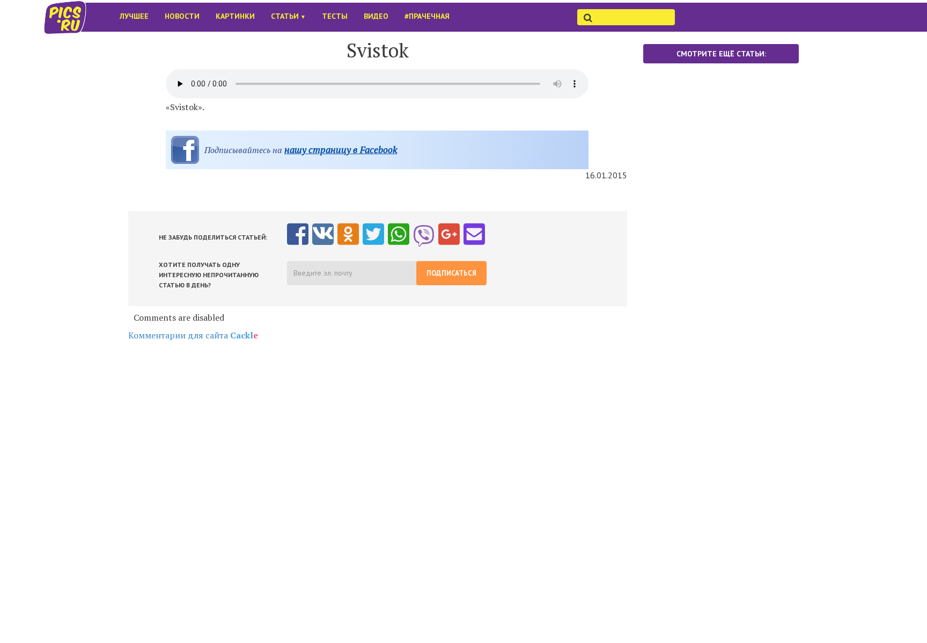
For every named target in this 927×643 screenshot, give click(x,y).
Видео (376, 16)
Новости (182, 16)
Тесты (335, 16)
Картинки (235, 16)
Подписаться (451, 273)
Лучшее (134, 16)
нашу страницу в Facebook (340, 149)
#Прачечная (427, 16)
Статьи (288, 16)
